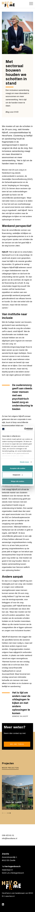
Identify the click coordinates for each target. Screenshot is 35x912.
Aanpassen (16, 475)
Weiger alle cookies (17, 481)
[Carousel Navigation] (17, 813)
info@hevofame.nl (9, 838)
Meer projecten (10, 768)
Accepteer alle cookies (17, 468)
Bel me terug (17, 744)
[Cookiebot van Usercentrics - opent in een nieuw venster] (25, 429)
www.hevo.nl (9, 896)
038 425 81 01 (8, 835)
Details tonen (24, 462)
